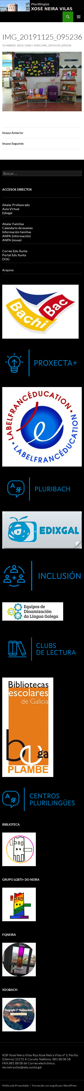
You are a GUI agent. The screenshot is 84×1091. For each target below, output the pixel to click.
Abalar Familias (13, 224)
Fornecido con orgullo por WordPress (54, 1085)
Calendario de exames (17, 228)
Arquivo (8, 270)
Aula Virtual (10, 209)
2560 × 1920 (32, 45)
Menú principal (78, 16)
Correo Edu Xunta (14, 251)
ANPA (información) (16, 236)
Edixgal (7, 213)
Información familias (16, 232)
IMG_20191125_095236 (56, 45)
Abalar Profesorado (16, 205)
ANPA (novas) (12, 240)
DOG (5, 259)
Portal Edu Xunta (14, 255)
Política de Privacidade (15, 1085)
